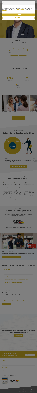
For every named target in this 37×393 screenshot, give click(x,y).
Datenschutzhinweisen (20, 9)
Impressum (4, 10)
